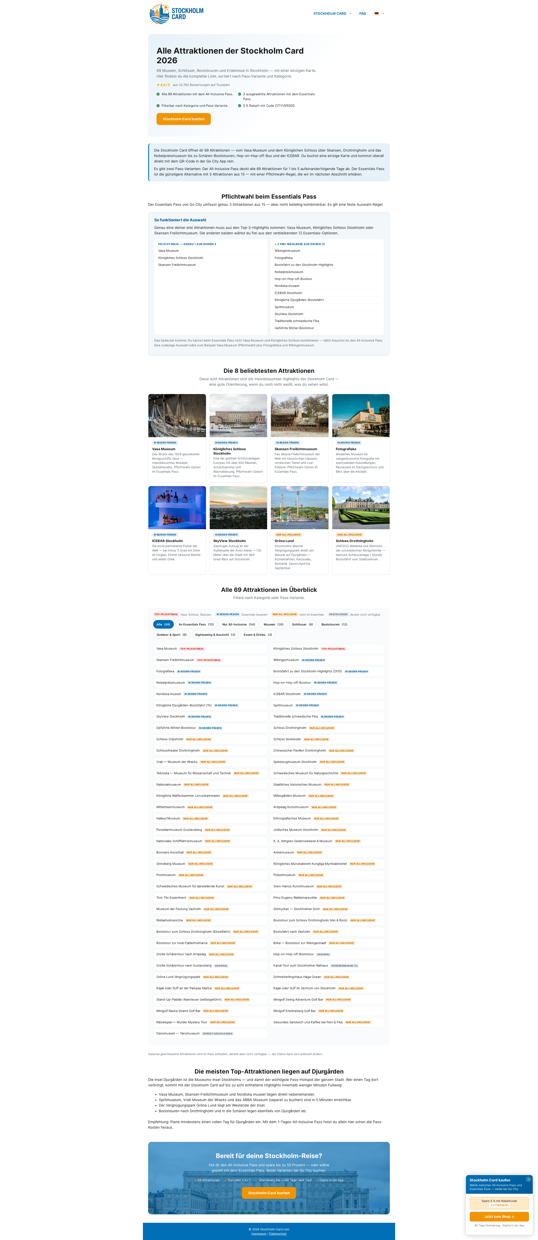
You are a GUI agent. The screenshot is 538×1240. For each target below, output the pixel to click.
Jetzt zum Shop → (499, 1216)
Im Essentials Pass (196, 624)
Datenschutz (278, 1233)
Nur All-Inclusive (238, 624)
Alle (163, 624)
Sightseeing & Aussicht (215, 634)
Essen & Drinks (258, 634)
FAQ (362, 13)
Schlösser (302, 624)
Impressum (258, 1233)
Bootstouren (335, 624)
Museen (274, 624)
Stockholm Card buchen (183, 119)
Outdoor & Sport (172, 634)
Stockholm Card (330, 13)
